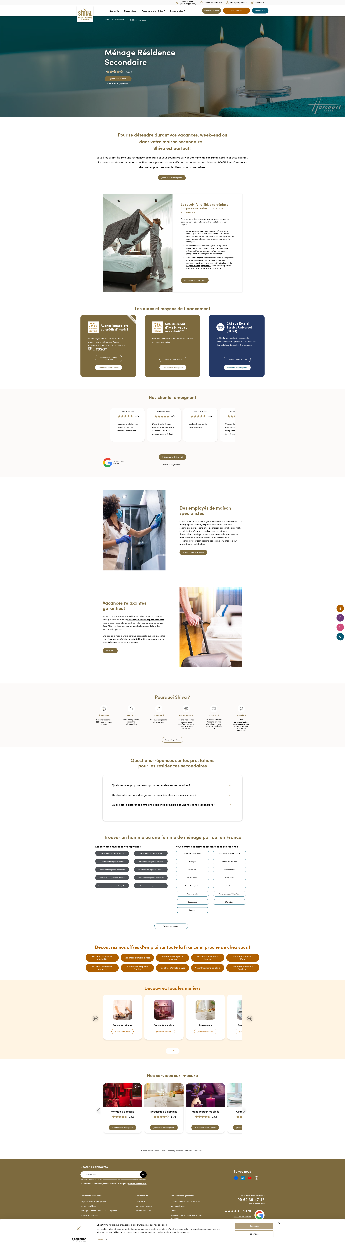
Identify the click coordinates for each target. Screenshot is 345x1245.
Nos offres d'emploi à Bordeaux (242, 967)
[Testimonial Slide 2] (171, 448)
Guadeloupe (192, 902)
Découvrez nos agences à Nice (150, 886)
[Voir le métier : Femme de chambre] (171, 1045)
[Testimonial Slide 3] (173, 448)
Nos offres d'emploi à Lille (207, 967)
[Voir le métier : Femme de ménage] (169, 1045)
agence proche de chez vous (160, 720)
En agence (140, 1201)
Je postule (172, 1051)
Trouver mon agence (171, 926)
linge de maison (193, 265)
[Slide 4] (170, 1141)
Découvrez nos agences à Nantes (151, 861)
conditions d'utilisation (127, 1179)
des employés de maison (207, 527)
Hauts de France (229, 869)
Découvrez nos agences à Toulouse (151, 878)
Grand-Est (192, 869)
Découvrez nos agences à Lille (151, 853)
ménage (201, 262)
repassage (206, 265)
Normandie (229, 878)
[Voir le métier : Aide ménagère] (176, 1045)
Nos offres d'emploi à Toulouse (172, 957)
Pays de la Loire (192, 894)
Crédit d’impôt (102, 719)
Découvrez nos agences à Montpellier (112, 886)
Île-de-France (192, 878)
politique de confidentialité (110, 1179)
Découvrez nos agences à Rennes (150, 869)
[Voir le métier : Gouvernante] (172, 1045)
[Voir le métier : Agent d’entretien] (174, 1045)
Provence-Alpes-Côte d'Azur (229, 894)
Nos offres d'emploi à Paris (242, 957)
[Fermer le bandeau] (279, 1223)
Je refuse (254, 1234)
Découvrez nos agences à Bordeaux (112, 869)
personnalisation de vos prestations (241, 722)
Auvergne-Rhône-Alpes (192, 853)
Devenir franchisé (143, 1210)
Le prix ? (182, 719)
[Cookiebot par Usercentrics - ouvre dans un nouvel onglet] (79, 1240)
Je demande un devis (118, 79)
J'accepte (254, 1226)
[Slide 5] (171, 1141)
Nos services (119, 19)
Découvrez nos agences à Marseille (112, 878)
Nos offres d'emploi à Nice (137, 957)
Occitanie (229, 886)
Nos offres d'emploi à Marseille (102, 967)
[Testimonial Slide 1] (170, 448)
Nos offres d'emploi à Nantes (137, 967)
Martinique (229, 902)
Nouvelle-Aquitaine (192, 886)
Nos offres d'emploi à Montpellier (102, 957)
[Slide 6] (173, 1141)
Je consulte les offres (122, 1031)
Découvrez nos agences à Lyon (112, 861)
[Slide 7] (175, 1141)
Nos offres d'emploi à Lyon (172, 967)
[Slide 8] (176, 1141)
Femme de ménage (143, 1206)
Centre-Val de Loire (229, 861)
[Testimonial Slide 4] (175, 448)
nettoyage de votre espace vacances (145, 619)
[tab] (172, 785)
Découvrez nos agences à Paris (112, 853)
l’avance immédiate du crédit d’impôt (126, 639)
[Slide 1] (168, 1141)
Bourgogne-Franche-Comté (229, 853)
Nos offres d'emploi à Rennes (207, 957)
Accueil (107, 19)
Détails (100, 1240)
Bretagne (192, 861)
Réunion (192, 910)
